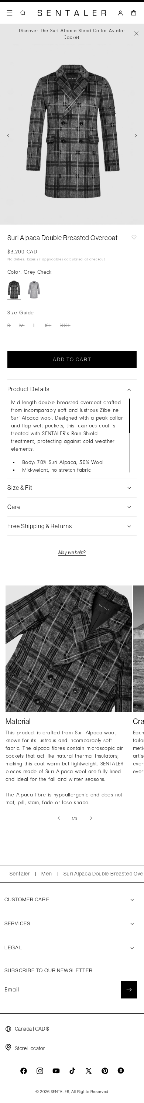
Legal (13, 947)
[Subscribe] (129, 989)
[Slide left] (8, 135)
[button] (9, 13)
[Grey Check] (14, 290)
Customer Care (26, 899)
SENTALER (60, 1092)
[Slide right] (136, 135)
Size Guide (20, 313)
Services (17, 923)
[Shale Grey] (34, 290)
